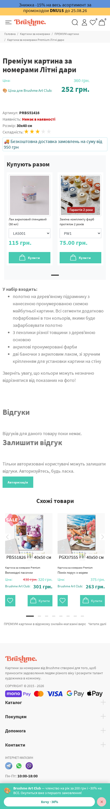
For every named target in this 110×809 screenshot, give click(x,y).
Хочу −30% (49, 801)
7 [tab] (75, 616)
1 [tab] (55, 275)
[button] (46, 89)
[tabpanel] (29, 218)
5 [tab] (60, 616)
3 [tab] (46, 616)
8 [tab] (82, 616)
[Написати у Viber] (29, 765)
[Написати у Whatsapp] (19, 765)
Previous (7, 537)
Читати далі (97, 624)
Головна (10, 34)
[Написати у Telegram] (8, 765)
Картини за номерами (35, 34)
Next (102, 537)
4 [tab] (53, 616)
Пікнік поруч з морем (75, 570)
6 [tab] (68, 616)
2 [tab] (39, 616)
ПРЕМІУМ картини (66, 34)
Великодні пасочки (22, 570)
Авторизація (18, 482)
